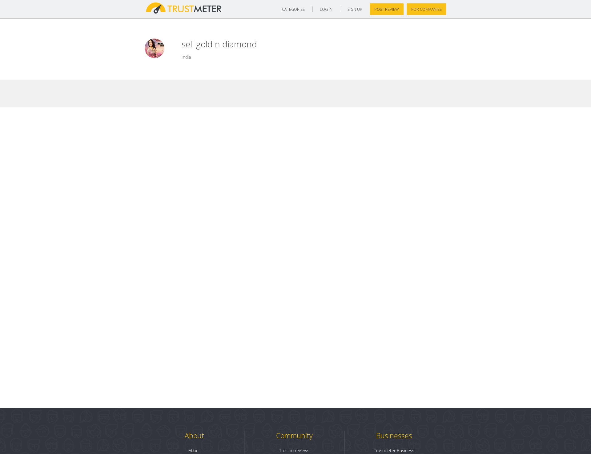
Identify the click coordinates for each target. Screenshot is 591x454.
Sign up (355, 9)
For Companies (426, 9)
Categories (293, 9)
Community (294, 435)
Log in (326, 9)
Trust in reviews (294, 450)
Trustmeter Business (394, 450)
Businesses (394, 435)
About (194, 435)
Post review (386, 9)
